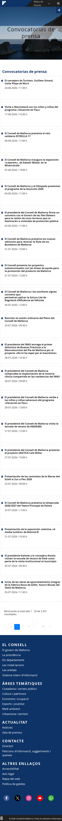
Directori (7, 746)
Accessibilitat (10, 768)
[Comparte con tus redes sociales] (59, 10)
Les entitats (9, 670)
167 (44, 626)
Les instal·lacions (13, 665)
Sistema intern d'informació (19, 675)
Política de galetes (13, 784)
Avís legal (8, 774)
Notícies (7, 727)
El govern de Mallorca (16, 650)
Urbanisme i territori (15, 714)
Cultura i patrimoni (14, 694)
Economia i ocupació (15, 699)
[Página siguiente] (50, 626)
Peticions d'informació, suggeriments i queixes (26, 753)
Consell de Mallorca (1, 818)
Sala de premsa (12, 732)
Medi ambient (11, 709)
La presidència (11, 655)
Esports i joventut (13, 704)
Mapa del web (11, 779)
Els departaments (13, 660)
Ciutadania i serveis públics (19, 689)
